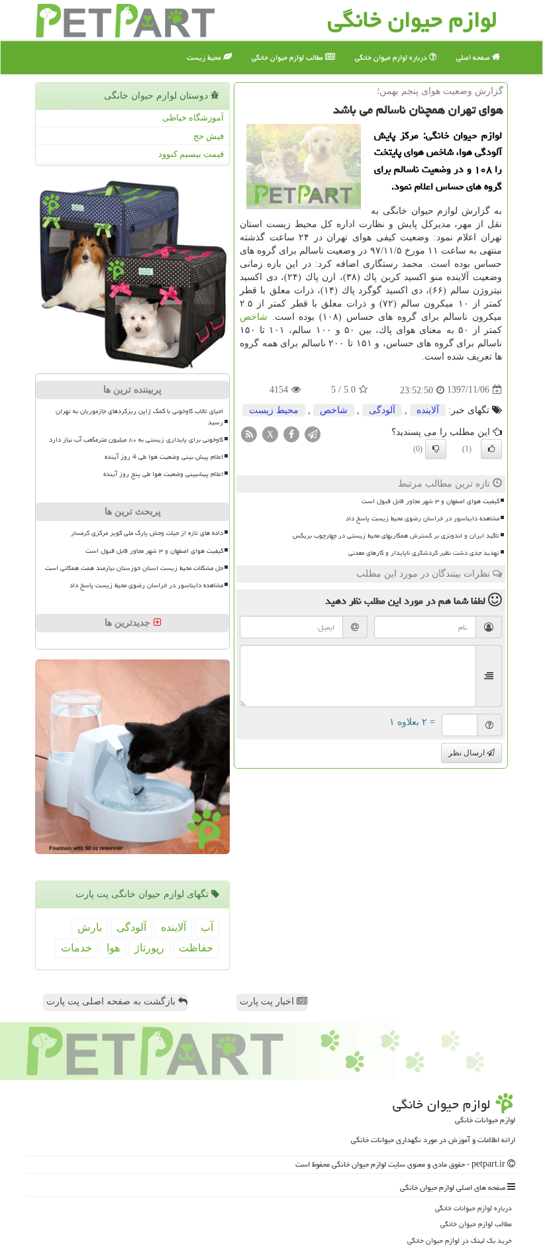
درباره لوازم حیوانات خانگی (473, 1208)
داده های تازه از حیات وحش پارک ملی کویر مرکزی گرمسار (147, 533)
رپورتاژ (149, 947)
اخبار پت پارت (268, 1001)
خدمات (76, 947)
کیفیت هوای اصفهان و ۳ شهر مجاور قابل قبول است (430, 501)
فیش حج (208, 136)
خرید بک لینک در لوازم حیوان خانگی (459, 1240)
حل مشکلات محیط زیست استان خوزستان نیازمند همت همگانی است (134, 568)
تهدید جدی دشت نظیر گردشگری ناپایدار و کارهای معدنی (423, 552)
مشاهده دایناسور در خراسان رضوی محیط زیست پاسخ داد (422, 518)
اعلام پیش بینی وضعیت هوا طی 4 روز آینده (164, 456)
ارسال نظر (467, 752)
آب (207, 927)
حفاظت (196, 947)
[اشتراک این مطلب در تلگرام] (312, 433)
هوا (113, 947)
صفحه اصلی (474, 57)
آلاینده (428, 410)
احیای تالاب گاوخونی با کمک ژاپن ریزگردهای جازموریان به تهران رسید (139, 417)
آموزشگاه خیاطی (193, 117)
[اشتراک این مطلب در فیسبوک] (291, 433)
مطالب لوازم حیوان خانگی (288, 57)
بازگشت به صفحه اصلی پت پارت (112, 1001)
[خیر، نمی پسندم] (435, 449)
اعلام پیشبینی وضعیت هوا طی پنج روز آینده (163, 474)
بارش (89, 927)
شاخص (254, 317)
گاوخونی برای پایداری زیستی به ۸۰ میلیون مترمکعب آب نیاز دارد (136, 439)
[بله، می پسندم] (491, 449)
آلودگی (382, 410)
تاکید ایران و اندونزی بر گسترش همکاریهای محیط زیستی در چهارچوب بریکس (396, 535)
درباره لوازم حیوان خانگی (392, 57)
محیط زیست (205, 57)
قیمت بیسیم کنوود (191, 154)
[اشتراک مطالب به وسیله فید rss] (249, 433)
